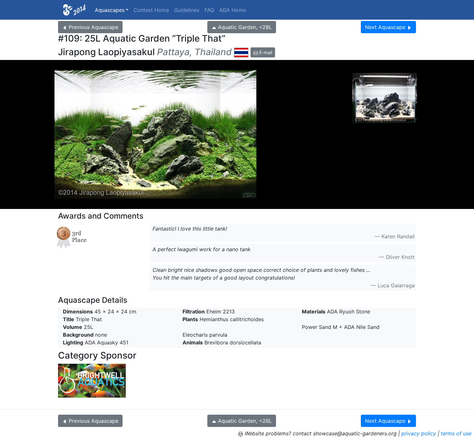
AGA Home (232, 10)
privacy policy (418, 433)
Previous (93, 27)
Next (385, 27)
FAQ (209, 10)
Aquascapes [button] (109, 10)
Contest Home (151, 10)
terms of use (456, 433)
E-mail (265, 52)
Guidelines (186, 10)
